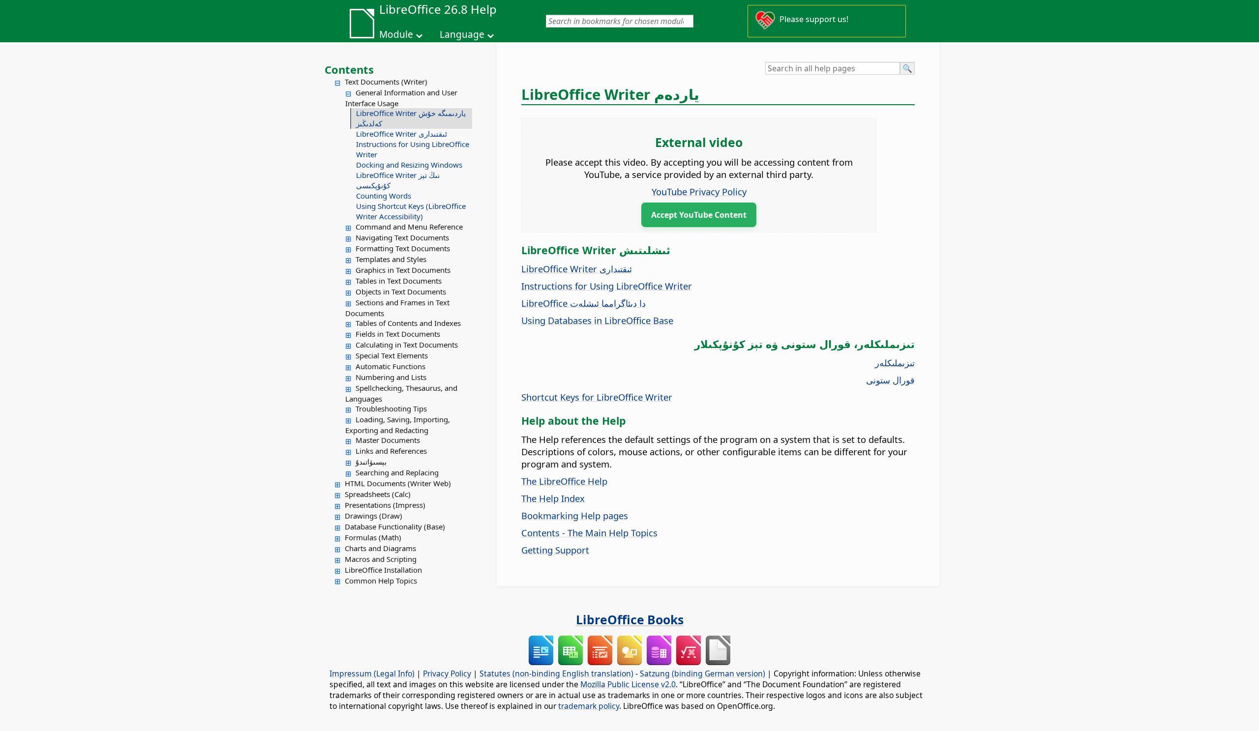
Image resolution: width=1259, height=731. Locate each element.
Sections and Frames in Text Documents (397, 307)
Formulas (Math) (373, 537)
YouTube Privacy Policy (699, 191)
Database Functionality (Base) (395, 526)
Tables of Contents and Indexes (408, 323)
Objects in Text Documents (401, 291)
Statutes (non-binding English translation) (556, 673)
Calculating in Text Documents (407, 345)
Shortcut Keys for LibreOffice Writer (596, 397)
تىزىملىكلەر (895, 362)
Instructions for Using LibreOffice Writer (412, 149)
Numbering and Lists (391, 377)
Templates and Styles (391, 259)
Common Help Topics (381, 580)
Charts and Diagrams (380, 548)
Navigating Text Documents (402, 237)
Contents (349, 69)
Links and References (391, 451)
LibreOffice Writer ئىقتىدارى (401, 134)
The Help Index (553, 498)
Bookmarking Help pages (574, 515)
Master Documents (388, 440)
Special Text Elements (392, 355)
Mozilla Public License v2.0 (628, 684)
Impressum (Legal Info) (372, 673)
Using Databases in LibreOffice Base (597, 320)
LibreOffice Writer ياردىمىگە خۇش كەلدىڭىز (411, 118)
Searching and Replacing (397, 472)
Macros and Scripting (381, 559)
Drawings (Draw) (373, 516)
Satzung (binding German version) (702, 673)
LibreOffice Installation (383, 570)
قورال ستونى (890, 380)
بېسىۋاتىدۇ (371, 462)
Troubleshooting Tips (391, 408)
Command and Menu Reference (409, 227)
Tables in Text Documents (399, 281)
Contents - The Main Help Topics (589, 532)
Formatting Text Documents (403, 248)
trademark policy (588, 706)
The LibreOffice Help (564, 481)
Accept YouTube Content (699, 214)
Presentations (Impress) (385, 505)
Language (462, 34)
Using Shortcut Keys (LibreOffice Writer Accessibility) (411, 211)
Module (396, 34)
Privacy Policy (447, 673)
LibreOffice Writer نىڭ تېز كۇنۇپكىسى (398, 180)
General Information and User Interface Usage (401, 98)
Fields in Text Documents (398, 334)
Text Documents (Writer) (386, 82)
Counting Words (383, 196)
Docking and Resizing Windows (409, 165)
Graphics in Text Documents (403, 270)
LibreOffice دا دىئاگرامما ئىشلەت (583, 303)
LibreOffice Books (630, 619)
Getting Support (555, 550)
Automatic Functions (390, 366)
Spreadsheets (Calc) (378, 494)
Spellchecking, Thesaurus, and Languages (401, 393)
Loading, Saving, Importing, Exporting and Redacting (397, 424)
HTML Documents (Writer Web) (398, 483)
